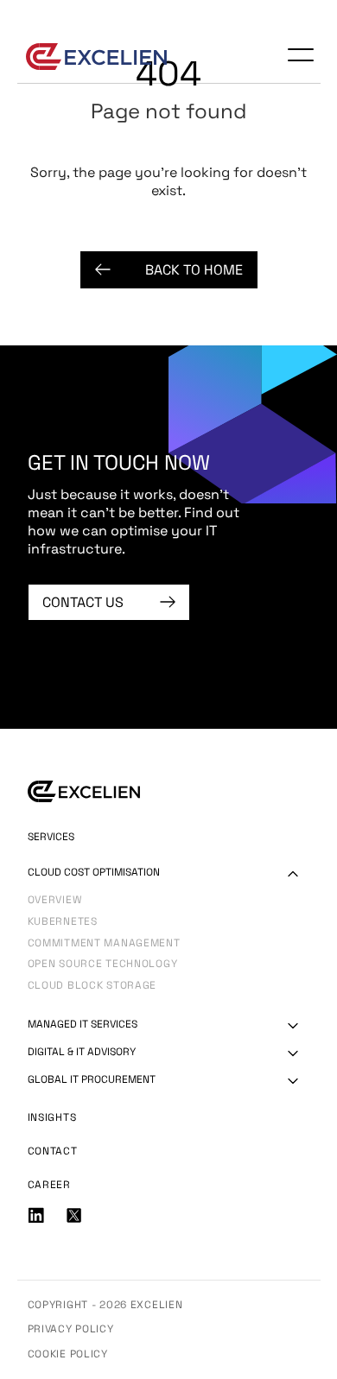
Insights (52, 1117)
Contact (53, 1151)
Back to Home (194, 270)
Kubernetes (63, 922)
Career (49, 1185)
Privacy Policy (71, 1329)
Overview (55, 901)
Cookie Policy (68, 1354)
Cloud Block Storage (92, 986)
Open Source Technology (103, 965)
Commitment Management (104, 944)
